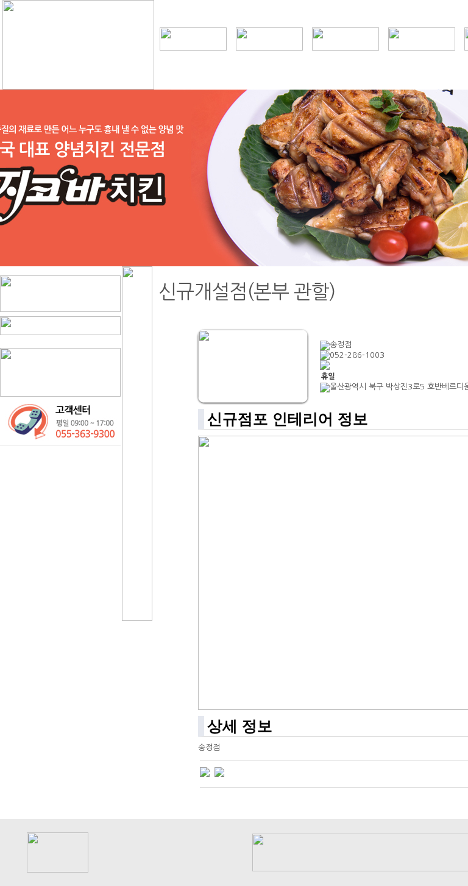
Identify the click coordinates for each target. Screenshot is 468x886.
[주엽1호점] (219, 772)
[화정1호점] (205, 772)
